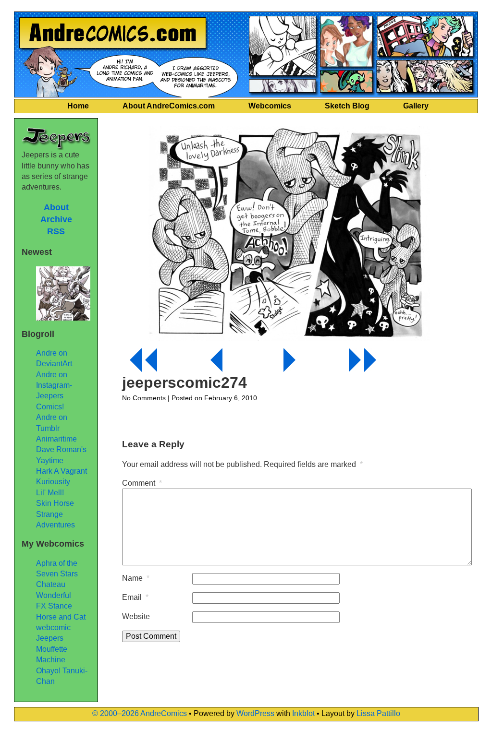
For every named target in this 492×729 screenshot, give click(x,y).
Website (136, 616)
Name (135, 578)
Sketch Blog (347, 106)
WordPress (255, 713)
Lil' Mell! (50, 493)
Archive (56, 219)
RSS (56, 231)
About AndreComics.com (169, 106)
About (56, 207)
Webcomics (269, 106)
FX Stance (54, 606)
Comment (142, 483)
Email (135, 597)
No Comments (144, 398)
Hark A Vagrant (61, 471)
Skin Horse (55, 503)
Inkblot (303, 713)
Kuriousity (53, 482)
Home (78, 106)
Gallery (416, 106)
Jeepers (49, 638)
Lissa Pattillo (378, 713)
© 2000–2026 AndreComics (139, 713)
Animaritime (56, 439)
